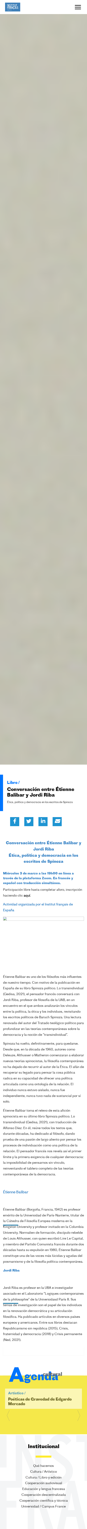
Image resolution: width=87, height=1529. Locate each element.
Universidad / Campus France (43, 1506)
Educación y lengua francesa (43, 1489)
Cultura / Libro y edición (43, 1477)
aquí (27, 895)
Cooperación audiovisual (43, 1483)
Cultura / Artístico (43, 1471)
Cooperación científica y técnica (43, 1500)
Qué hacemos (43, 1466)
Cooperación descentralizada (43, 1495)
